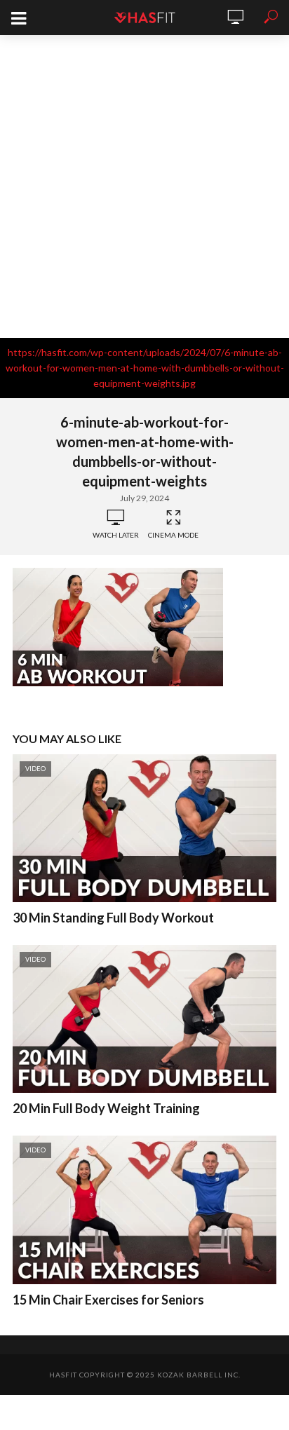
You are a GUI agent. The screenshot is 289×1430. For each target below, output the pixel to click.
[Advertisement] (144, 186)
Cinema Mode (173, 535)
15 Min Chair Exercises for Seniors (108, 1299)
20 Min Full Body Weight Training (106, 1108)
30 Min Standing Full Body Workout (113, 917)
